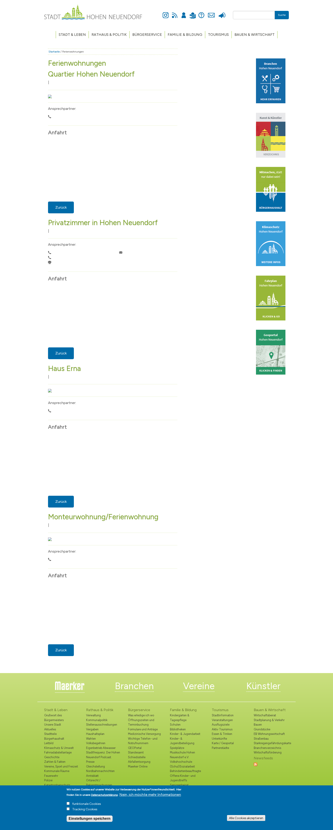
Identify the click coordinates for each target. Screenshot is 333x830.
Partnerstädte (220, 748)
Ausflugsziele (220, 724)
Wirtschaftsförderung (268, 752)
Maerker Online (137, 766)
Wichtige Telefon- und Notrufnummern (142, 741)
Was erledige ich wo (141, 715)
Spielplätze (177, 748)
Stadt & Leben (72, 34)
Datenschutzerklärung (104, 794)
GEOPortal (135, 748)
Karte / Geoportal (223, 743)
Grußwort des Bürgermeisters (54, 718)
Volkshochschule (181, 761)
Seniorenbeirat (179, 785)
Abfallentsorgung (139, 761)
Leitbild (48, 743)
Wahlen (91, 738)
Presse (222, 12)
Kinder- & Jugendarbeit (185, 734)
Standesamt (136, 752)
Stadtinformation (223, 715)
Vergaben (92, 729)
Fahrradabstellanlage (58, 752)
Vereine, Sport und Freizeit (61, 766)
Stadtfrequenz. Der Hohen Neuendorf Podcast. (103, 755)
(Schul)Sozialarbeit (182, 766)
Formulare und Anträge (143, 729)
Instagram (166, 12)
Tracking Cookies (84, 809)
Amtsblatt (92, 775)
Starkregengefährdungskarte (271, 743)
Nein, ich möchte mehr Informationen (150, 794)
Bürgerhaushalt (54, 738)
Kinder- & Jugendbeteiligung (182, 741)
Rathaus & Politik (109, 34)
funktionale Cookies (86, 804)
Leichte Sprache (193, 12)
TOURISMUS (218, 34)
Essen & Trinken (222, 734)
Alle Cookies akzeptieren (246, 818)
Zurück (61, 207)
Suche (282, 15)
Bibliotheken (178, 729)
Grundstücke (262, 729)
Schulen (175, 724)
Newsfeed (174, 12)
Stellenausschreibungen (101, 724)
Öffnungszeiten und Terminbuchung (141, 722)
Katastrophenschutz (57, 785)
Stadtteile (50, 734)
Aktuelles (50, 729)
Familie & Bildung (185, 34)
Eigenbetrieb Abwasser (101, 748)
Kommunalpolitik (96, 720)
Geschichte (51, 757)
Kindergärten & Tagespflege (179, 718)
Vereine (199, 686)
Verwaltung (93, 715)
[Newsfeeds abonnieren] (255, 764)
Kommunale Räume (56, 771)
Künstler (263, 686)
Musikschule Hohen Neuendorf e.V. (182, 755)
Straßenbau (261, 738)
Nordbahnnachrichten (100, 771)
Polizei (48, 780)
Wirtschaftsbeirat (265, 715)
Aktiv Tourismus (222, 729)
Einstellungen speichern (90, 818)
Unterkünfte (219, 738)
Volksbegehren (95, 743)
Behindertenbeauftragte (185, 771)
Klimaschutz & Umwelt (59, 748)
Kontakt (211, 12)
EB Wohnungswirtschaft (269, 734)
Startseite (54, 51)
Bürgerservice (147, 34)
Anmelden (183, 12)
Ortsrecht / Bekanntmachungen (99, 783)
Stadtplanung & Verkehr (269, 720)
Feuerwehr (51, 775)
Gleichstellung (95, 766)
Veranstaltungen (222, 720)
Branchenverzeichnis (267, 748)
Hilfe (201, 12)
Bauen (258, 724)
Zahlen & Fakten (54, 761)
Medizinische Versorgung (144, 734)
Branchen (134, 686)
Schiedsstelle (136, 757)
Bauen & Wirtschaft (254, 34)
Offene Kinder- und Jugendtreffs (182, 778)
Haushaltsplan (95, 734)
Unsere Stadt (52, 724)
